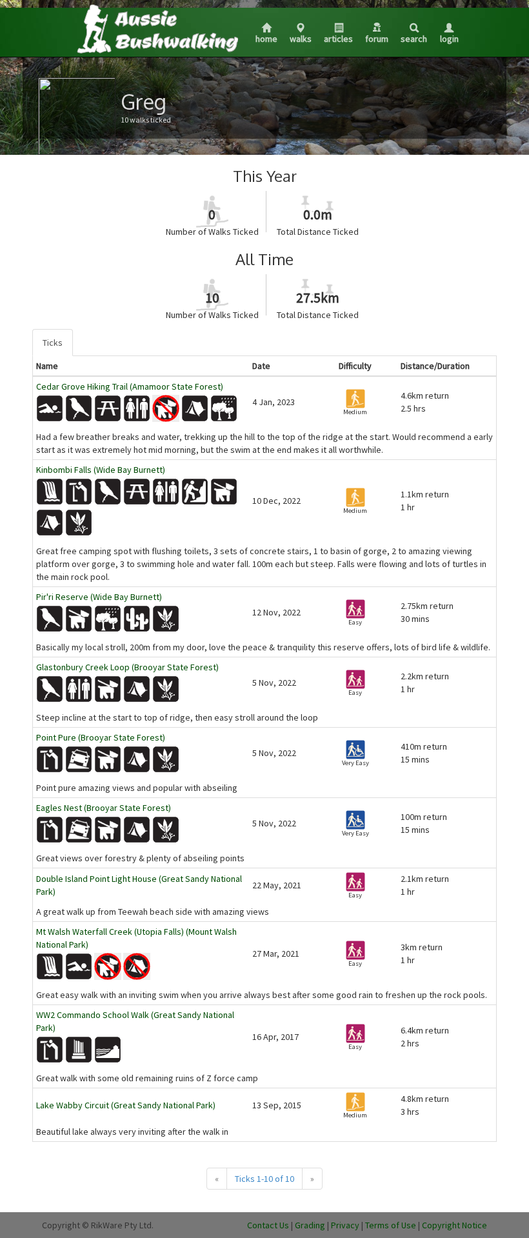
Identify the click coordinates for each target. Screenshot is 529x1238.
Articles (338, 39)
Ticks (53, 342)
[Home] (156, 28)
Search (414, 39)
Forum (376, 39)
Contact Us (268, 1225)
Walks (301, 39)
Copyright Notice (454, 1225)
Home (266, 39)
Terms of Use (390, 1225)
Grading (310, 1225)
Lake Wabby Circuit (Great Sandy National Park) (125, 1105)
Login (449, 39)
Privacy (345, 1225)
